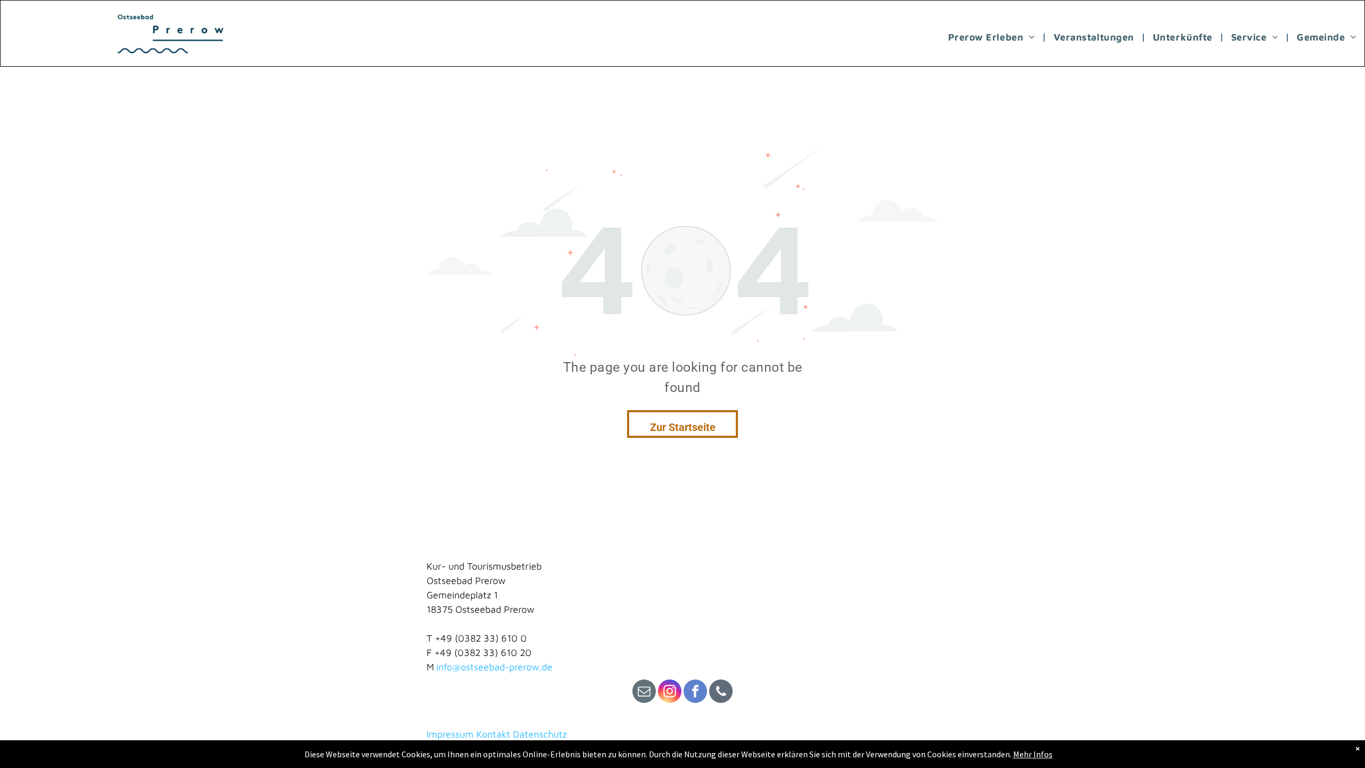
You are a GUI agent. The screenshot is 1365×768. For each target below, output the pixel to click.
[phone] (721, 692)
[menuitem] (993, 37)
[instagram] (669, 692)
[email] (644, 692)
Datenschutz (540, 734)
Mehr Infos (1033, 754)
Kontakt (493, 734)
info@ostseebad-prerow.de (494, 667)
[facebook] (695, 692)
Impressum (450, 734)
